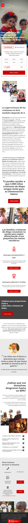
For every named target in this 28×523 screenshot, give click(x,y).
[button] (14, 435)
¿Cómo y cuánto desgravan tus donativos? (10, 439)
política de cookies (17, 518)
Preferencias (5, 520)
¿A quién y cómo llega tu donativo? (11, 436)
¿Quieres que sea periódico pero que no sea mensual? (12, 450)
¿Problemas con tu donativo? (10, 447)
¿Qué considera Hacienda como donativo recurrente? (11, 443)
